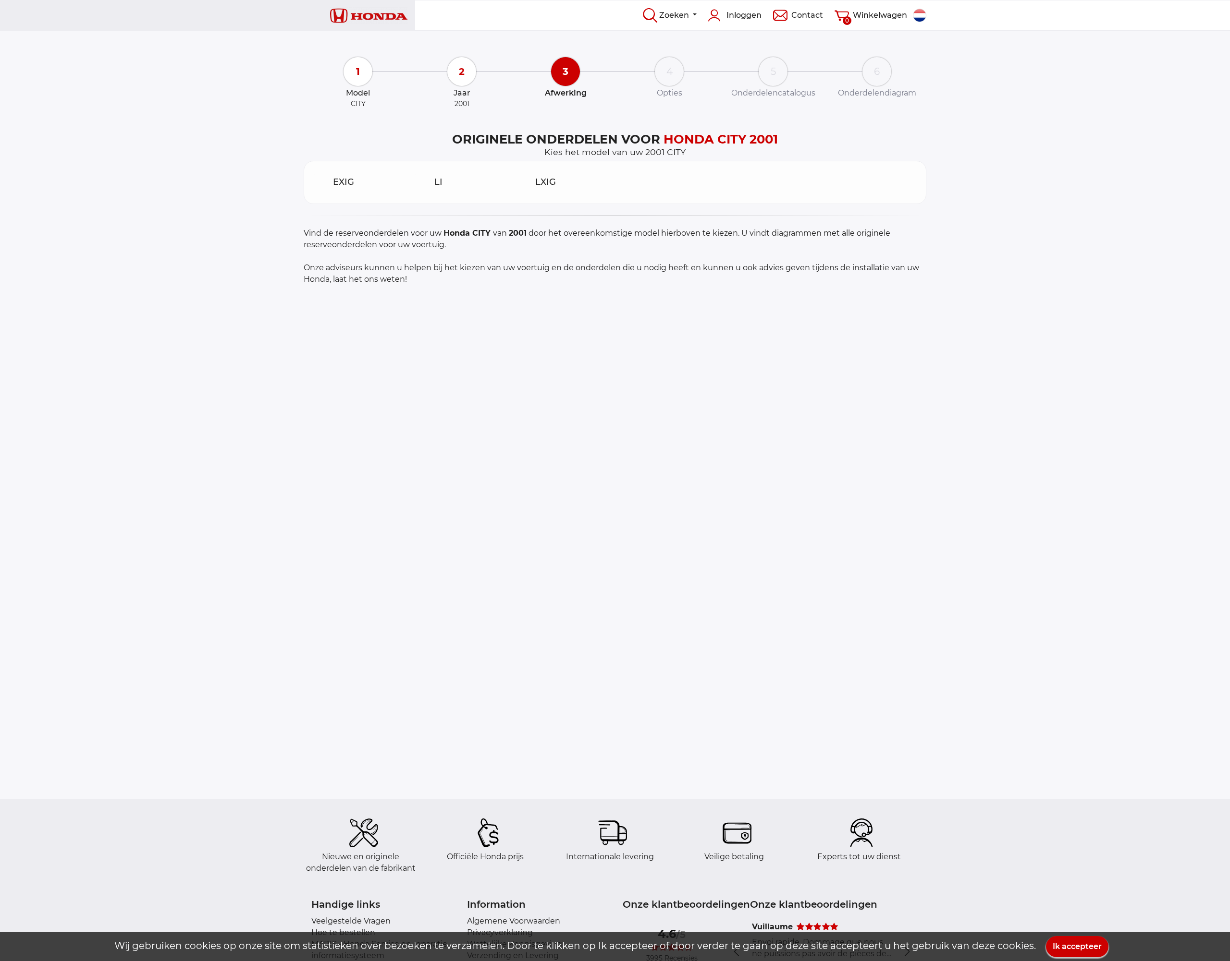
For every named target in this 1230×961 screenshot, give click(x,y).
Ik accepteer (1077, 946)
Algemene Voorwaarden (513, 920)
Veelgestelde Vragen (351, 920)
